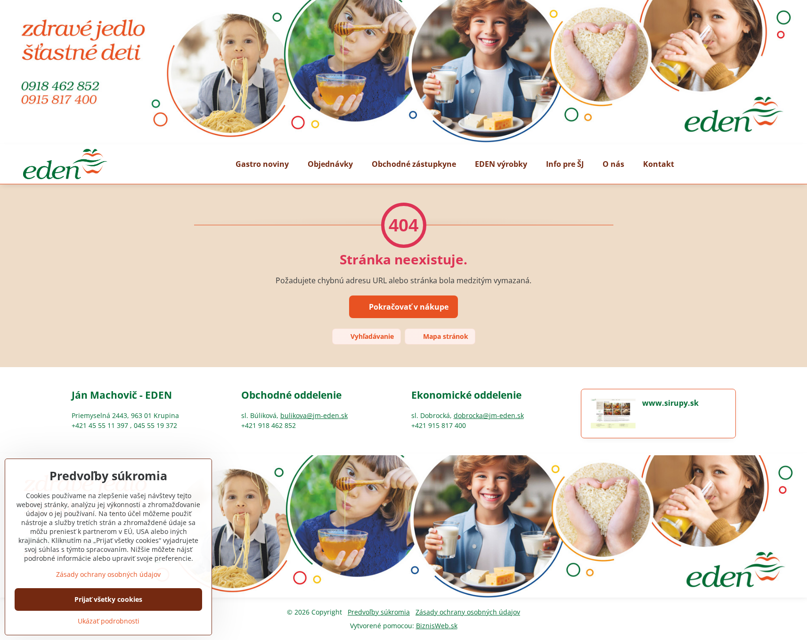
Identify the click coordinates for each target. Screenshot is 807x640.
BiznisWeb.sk (436, 625)
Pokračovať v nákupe (407, 307)
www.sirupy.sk (670, 403)
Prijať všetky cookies (108, 599)
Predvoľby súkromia (379, 611)
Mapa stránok (444, 336)
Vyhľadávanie (371, 336)
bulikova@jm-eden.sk (314, 415)
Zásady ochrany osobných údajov (468, 611)
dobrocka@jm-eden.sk (489, 415)
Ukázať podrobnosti (108, 620)
